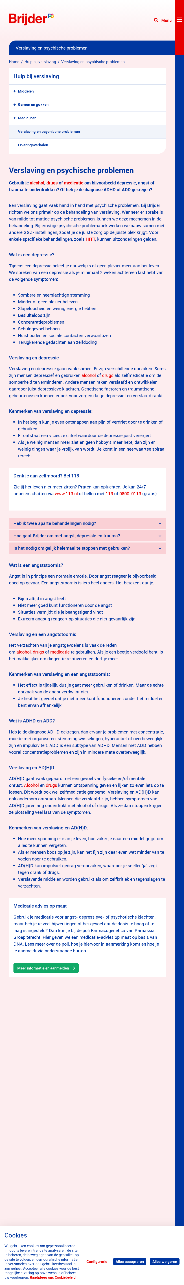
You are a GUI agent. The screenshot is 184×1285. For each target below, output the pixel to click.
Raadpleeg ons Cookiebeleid (53, 1277)
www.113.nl (67, 493)
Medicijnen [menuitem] (27, 117)
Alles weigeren (164, 1261)
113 (109, 493)
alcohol (37, 183)
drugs (52, 183)
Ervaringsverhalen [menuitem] (33, 145)
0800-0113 (130, 493)
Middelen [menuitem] (26, 91)
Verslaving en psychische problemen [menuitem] (49, 131)
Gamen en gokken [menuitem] (33, 104)
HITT (90, 239)
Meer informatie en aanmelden (43, 968)
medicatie (74, 183)
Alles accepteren (130, 1261)
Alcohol (31, 785)
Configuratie (96, 1261)
